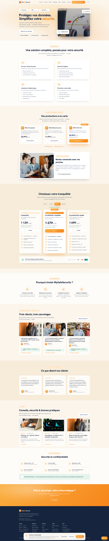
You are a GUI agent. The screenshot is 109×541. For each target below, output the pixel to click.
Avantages (55, 2)
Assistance (64, 527)
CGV (53, 527)
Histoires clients (45, 529)
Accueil (40, 2)
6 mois (45, 204)
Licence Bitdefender (66, 529)
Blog (59, 2)
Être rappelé (55, 500)
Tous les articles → (84, 414)
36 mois (57, 204)
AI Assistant (34, 531)
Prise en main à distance (78, 2)
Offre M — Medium (23, 527)
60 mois (63, 204)
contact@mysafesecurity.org (30, 519)
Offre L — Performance (24, 529)
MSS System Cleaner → (59, 146)
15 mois (51, 204)
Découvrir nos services (26, 31)
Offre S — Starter (22, 525)
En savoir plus (52, 538)
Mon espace (64, 525)
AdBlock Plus (34, 525)
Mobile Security (35, 529)
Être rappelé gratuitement (65, 174)
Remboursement (55, 531)
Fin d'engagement (66, 531)
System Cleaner (35, 527)
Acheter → (54, 230)
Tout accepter (80, 536)
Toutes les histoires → (83, 318)
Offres (50, 2)
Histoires (64, 2)
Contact (68, 2)
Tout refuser (71, 536)
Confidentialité (55, 529)
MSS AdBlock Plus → (49, 146)
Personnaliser (64, 536)
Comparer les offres (23, 531)
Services (45, 2)
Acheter (30, 230)
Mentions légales (55, 525)
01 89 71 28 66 (21, 519)
